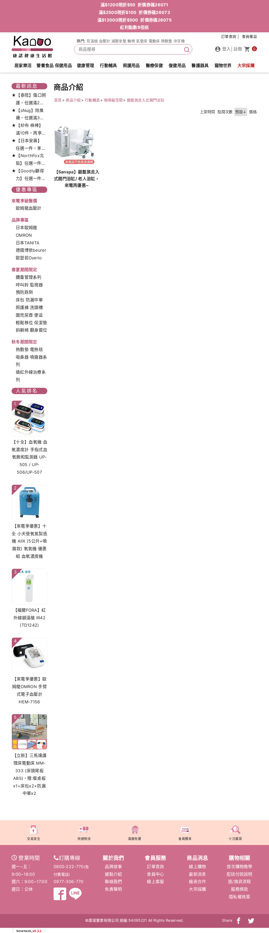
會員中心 (155, 874)
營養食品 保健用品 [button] (54, 65)
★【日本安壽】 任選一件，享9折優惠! (28, 145)
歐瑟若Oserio (29, 257)
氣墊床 (141, 41)
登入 (226, 48)
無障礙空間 (113, 100)
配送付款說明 (239, 874)
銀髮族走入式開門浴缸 (145, 100)
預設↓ (240, 112)
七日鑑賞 (235, 839)
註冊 (238, 48)
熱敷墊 (166, 41)
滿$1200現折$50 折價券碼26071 (134, 4)
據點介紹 (113, 874)
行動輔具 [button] (108, 65)
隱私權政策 (239, 896)
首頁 (58, 100)
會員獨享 (185, 839)
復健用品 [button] (177, 65)
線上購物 (197, 866)
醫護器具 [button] (200, 65)
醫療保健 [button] (154, 65)
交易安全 (33, 839)
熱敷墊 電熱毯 (29, 349)
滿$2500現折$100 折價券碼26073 (134, 12)
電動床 (154, 41)
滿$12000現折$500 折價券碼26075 (134, 20)
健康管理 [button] (85, 65)
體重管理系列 (29, 277)
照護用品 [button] (131, 65)
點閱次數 (225, 112)
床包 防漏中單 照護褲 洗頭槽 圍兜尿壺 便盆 (29, 307)
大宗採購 (246, 65)
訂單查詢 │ (230, 36)
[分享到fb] (238, 920)
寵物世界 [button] (223, 65)
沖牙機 (179, 41)
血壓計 (104, 41)
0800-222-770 (69, 866)
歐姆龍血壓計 (29, 208)
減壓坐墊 (118, 41)
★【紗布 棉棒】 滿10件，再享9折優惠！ (28, 130)
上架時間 (207, 112)
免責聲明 (113, 889)
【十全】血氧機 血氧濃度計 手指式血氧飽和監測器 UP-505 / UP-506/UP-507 (29, 457)
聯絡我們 (113, 881)
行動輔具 (92, 100)
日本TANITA (27, 242)
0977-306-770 (69, 881)
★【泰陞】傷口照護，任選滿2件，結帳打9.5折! (29, 99)
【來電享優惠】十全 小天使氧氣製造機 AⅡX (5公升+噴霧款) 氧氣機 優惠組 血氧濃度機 (29, 541)
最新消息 (197, 874)
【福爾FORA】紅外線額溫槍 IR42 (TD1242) (29, 617)
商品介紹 (73, 100)
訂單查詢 (155, 866)
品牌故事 (113, 866)
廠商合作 (197, 881)
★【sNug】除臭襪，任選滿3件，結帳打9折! (28, 115)
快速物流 (84, 839)
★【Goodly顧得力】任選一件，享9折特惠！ (29, 175)
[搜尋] (187, 49)
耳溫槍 (92, 41)
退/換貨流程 (239, 881)
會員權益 (249, 36)
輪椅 (131, 41)
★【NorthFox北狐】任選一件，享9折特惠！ (29, 160)
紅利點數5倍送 (134, 27)
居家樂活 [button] (23, 65)
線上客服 (155, 881)
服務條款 (239, 889)
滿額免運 (134, 839)
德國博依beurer (31, 250)
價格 (253, 112)
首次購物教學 (239, 866)
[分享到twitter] (251, 920)
